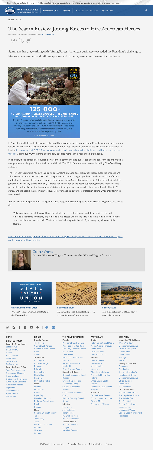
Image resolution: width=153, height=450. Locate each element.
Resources (123, 416)
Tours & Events (97, 360)
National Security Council (73, 398)
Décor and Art (125, 354)
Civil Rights (39, 360)
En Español (45, 444)
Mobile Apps (96, 349)
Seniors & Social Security (45, 413)
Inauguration (67, 427)
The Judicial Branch (127, 398)
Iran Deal (38, 378)
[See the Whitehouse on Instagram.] (14, 327)
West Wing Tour (126, 343)
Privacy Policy (95, 444)
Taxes (36, 416)
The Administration (86, 10)
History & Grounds (127, 363)
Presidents (123, 366)
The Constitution (126, 401)
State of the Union (70, 424)
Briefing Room (51, 10)
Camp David (124, 384)
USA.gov (109, 444)
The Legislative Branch (129, 395)
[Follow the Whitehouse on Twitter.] (7, 327)
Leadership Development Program (101, 388)
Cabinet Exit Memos (43, 346)
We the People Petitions (101, 395)
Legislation (10, 387)
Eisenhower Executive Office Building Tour (128, 347)
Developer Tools (97, 352)
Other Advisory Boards (72, 369)
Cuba (36, 352)
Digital (94, 340)
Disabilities (39, 389)
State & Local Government (130, 413)
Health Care (39, 375)
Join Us (94, 357)
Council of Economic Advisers (71, 388)
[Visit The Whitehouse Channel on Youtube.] (31, 327)
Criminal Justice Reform (44, 349)
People (65, 340)
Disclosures (11, 396)
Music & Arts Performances (12, 363)
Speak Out (95, 392)
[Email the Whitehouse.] (53, 327)
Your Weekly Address (15, 370)
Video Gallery (12, 356)
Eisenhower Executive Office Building (128, 379)
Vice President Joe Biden (73, 346)
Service (37, 407)
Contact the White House (101, 398)
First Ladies (124, 369)
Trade (36, 422)
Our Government (126, 389)
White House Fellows (100, 372)
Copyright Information (77, 444)
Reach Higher (68, 413)
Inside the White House (129, 340)
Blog (19, 20)
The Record (39, 343)
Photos (9, 353)
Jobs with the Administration (97, 365)
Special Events (69, 422)
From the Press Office (16, 367)
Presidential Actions (14, 385)
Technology (39, 419)
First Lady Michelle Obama (74, 349)
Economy (38, 366)
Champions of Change (100, 404)
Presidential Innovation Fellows (100, 376)
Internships (95, 369)
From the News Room (16, 344)
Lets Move (67, 407)
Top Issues (39, 357)
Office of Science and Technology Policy (71, 382)
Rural (36, 404)
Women (37, 433)
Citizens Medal (97, 401)
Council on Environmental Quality (73, 394)
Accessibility (59, 444)
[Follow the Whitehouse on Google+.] (25, 327)
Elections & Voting (127, 410)
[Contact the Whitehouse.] (45, 327)
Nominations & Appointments (12, 392)
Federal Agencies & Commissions (127, 405)
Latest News (11, 347)
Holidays (122, 357)
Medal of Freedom (70, 430)
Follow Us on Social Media (102, 343)
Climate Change (41, 363)
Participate (97, 337)
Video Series (124, 352)
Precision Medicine (70, 419)
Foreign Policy (40, 372)
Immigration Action (42, 381)
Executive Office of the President (72, 359)
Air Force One (125, 387)
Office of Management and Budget (73, 376)
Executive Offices (70, 372)
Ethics (37, 392)
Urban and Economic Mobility (43, 426)
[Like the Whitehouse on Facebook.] (19, 327)
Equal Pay (38, 395)
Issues (66, 10)
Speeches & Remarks (15, 373)
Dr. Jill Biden (67, 352)
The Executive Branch (128, 392)
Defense (37, 387)
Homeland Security (42, 398)
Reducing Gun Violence (44, 401)
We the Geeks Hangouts (101, 346)
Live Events (11, 358)
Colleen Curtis (47, 34)
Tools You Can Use (99, 354)
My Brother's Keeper (71, 416)
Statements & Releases (16, 379)
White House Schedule (16, 382)
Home (11, 20)
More (36, 384)
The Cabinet (67, 354)
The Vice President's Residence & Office (128, 373)
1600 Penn (107, 10)
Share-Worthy (12, 350)
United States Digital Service (99, 382)
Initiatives (66, 404)
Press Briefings (12, 376)
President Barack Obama (73, 343)
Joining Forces (68, 410)
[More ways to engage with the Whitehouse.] (37, 327)
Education (38, 369)
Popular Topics (41, 340)
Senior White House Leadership (71, 365)
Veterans (38, 430)
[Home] (21, 14)
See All (37, 354)
